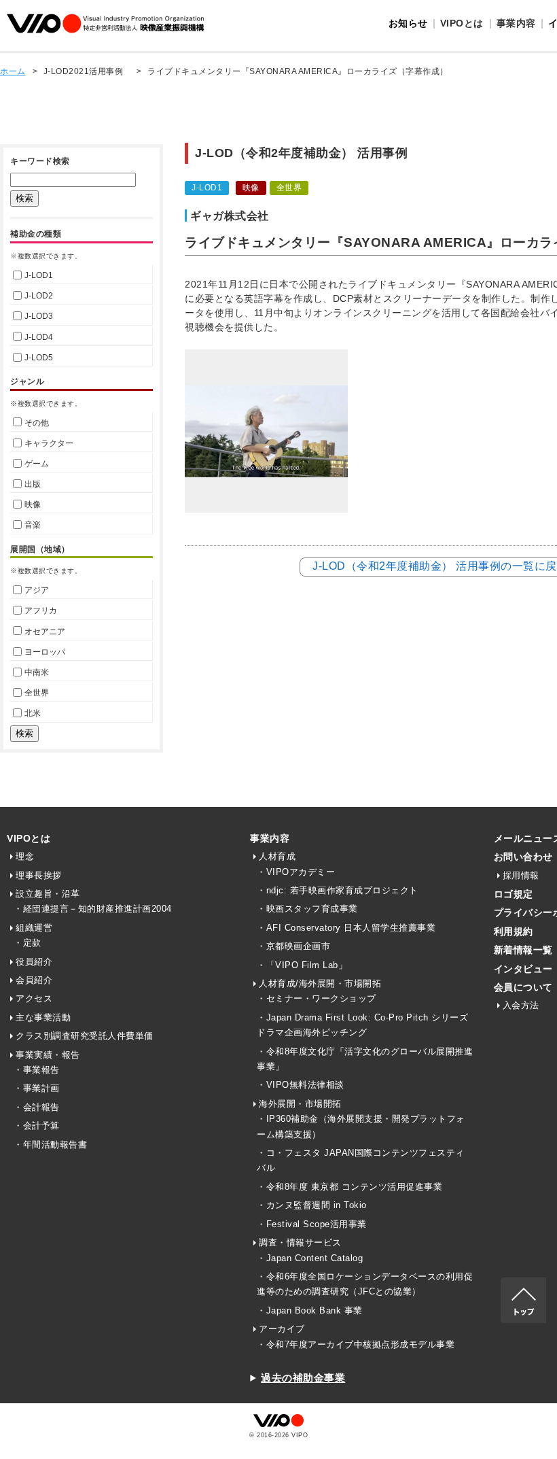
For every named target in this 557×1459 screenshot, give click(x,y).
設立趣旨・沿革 (48, 894)
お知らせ (408, 23)
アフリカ (40, 610)
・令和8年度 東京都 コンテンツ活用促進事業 (349, 1187)
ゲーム (36, 463)
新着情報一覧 (523, 949)
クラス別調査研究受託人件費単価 (85, 1036)
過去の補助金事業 (303, 1378)
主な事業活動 (43, 1017)
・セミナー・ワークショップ (316, 998)
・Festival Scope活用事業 (312, 1224)
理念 (25, 856)
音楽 (32, 525)
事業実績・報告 (48, 1055)
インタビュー (523, 968)
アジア (36, 590)
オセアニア (44, 631)
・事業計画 (37, 1088)
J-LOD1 (38, 275)
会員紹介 (34, 980)
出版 (32, 484)
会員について (523, 987)
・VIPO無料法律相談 (300, 1085)
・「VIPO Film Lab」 (302, 965)
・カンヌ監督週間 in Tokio (312, 1205)
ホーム (13, 71)
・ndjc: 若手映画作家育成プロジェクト (337, 890)
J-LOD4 (38, 337)
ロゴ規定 (513, 894)
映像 (32, 504)
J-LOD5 (38, 357)
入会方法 (521, 1005)
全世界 (36, 693)
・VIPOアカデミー (296, 872)
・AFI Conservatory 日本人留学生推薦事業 (346, 928)
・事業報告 (37, 1070)
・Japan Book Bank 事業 (310, 1310)
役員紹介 (34, 962)
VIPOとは (28, 838)
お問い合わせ (523, 856)
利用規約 (513, 931)
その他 (36, 423)
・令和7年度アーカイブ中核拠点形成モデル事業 (355, 1344)
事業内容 (269, 838)
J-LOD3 (38, 316)
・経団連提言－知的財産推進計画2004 (93, 909)
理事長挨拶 (39, 875)
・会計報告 (37, 1107)
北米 (32, 713)
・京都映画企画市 (293, 946)
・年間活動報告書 (50, 1144)
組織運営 (34, 928)
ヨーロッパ (44, 652)
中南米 (36, 672)
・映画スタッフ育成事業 (307, 909)
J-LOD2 (38, 296)
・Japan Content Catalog (310, 1258)
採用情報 (521, 875)
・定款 (27, 943)
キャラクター (48, 443)
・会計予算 (37, 1125)
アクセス (34, 998)
